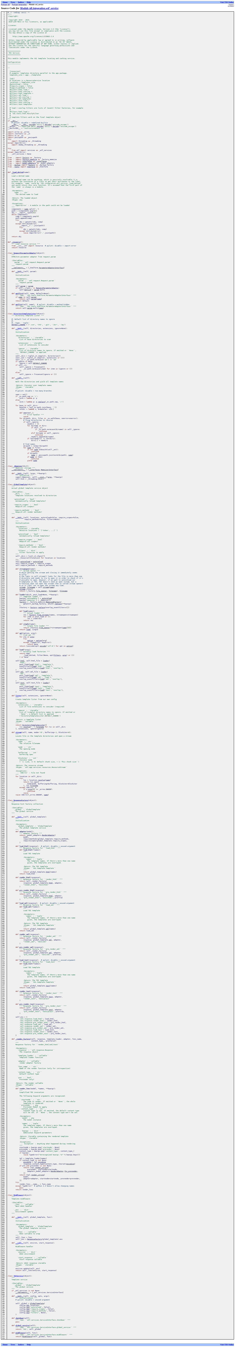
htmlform (31, 167)
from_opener (44, 628)
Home (5, 2)
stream (22, 587)
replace (41, 402)
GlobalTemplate (20, 484)
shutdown (19, 1318)
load (28, 629)
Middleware (18, 1195)
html (22, 661)
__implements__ (18, 268)
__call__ (19, 378)
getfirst (19, 293)
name (26, 209)
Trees (13, 2)
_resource (16, 242)
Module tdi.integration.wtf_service (39, 8)
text (22, 683)
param (22, 286)
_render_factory (23, 1039)
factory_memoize (29, 159)
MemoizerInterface (49, 470)
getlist (27, 290)
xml (21, 672)
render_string (41, 1168)
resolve (26, 727)
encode (32, 124)
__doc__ (14, 121)
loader (46, 661)
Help (29, 2)
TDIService (18, 1276)
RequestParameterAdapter (25, 253)
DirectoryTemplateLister (25, 314)
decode (48, 124)
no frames (231, 6)
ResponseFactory (21, 800)
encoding (27, 1162)
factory (25, 158)
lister (18, 696)
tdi (27, 1305)
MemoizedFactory (53, 602)
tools (17, 167)
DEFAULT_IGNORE (18, 325)
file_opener (41, 591)
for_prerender (71, 1171)
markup (17, 165)
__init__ (19, 271)
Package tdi (5, 5)
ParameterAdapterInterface (51, 268)
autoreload (25, 562)
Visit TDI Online (227, 2)
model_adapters (29, 163)
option (30, 640)
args (50, 477)
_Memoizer (18, 466)
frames (231, 4)
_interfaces (41, 161)
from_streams (43, 615)
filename (31, 587)
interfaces (27, 161)
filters (57, 655)
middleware (20, 1333)
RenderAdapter (48, 835)
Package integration (19, 5)
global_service (22, 1325)
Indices (21, 2)
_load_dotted (17, 172)
